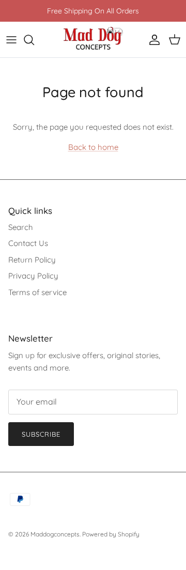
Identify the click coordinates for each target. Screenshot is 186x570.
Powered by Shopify (111, 534)
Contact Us (28, 243)
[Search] (34, 39)
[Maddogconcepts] (93, 39)
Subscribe (41, 434)
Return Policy (32, 260)
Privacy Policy (33, 276)
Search (20, 227)
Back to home (93, 147)
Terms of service (37, 292)
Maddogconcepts (55, 534)
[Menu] (11, 39)
